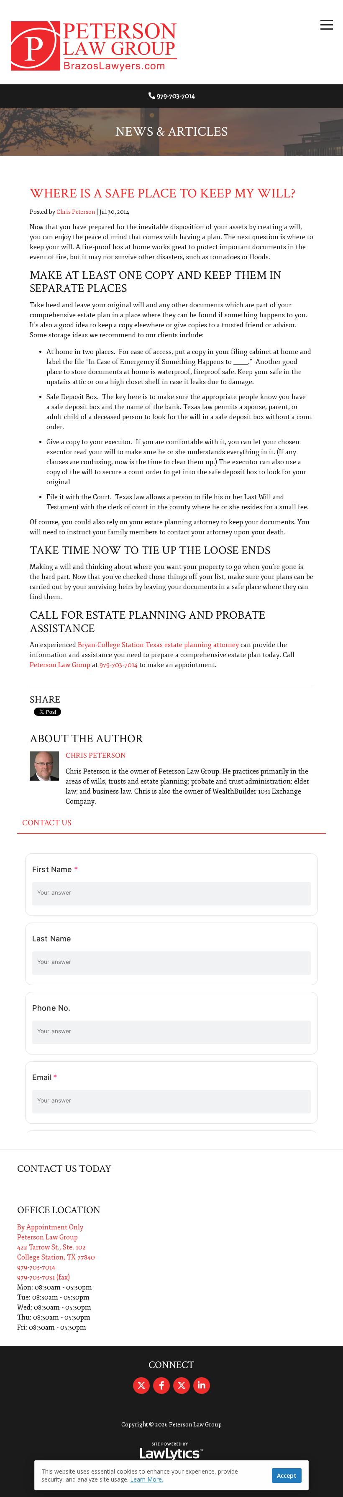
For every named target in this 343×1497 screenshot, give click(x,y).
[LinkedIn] (201, 1385)
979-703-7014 (176, 96)
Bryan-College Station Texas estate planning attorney (158, 645)
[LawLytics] (171, 1452)
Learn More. (146, 1479)
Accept (287, 1475)
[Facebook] (161, 1385)
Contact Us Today (64, 1168)
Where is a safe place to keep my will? (162, 193)
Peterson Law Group (60, 665)
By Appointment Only (50, 1227)
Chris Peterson (75, 211)
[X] (141, 1385)
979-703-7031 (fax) (43, 1277)
